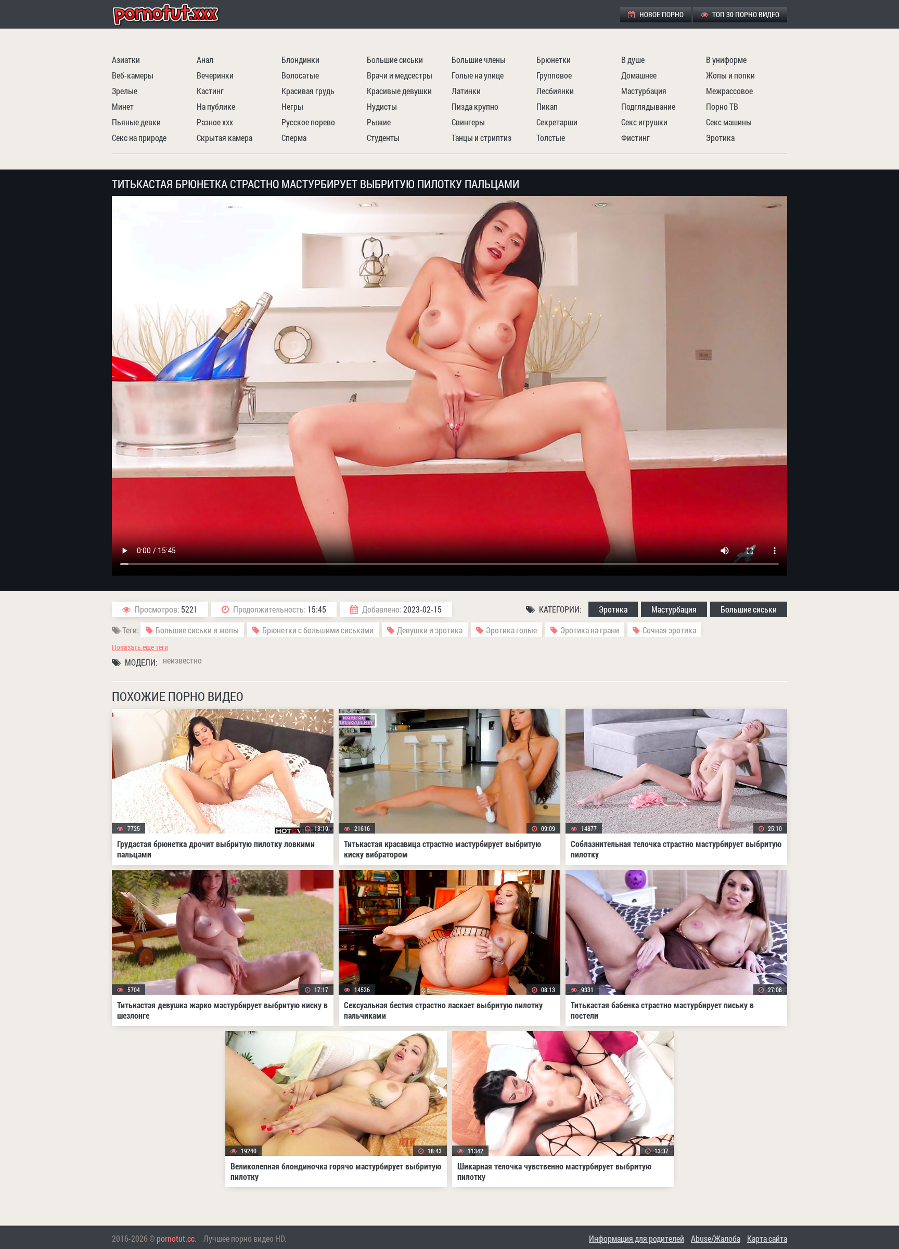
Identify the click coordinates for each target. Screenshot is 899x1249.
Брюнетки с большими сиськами (318, 629)
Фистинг (635, 137)
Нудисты (382, 106)
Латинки (466, 90)
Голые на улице (478, 75)
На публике (216, 106)
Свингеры (468, 121)
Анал (205, 59)
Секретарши (556, 121)
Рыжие (379, 121)
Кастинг (210, 90)
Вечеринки (215, 75)
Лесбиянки (555, 90)
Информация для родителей (636, 1238)
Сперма (293, 137)
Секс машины (729, 121)
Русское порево (308, 121)
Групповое (554, 75)
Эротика (720, 137)
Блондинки (300, 59)
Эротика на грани (589, 629)
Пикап (547, 106)
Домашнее (639, 75)
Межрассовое (729, 90)
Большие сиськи (395, 59)
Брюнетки (553, 59)
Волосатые (300, 75)
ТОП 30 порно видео (745, 14)
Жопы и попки (730, 75)
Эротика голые (511, 629)
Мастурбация (643, 90)
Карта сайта (767, 1238)
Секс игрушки (644, 121)
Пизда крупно (475, 106)
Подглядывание (648, 106)
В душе (633, 59)
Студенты (383, 137)
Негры (292, 106)
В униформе (726, 59)
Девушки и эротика (430, 629)
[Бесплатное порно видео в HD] (174, 14)
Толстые (550, 137)
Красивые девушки (399, 90)
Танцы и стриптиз (481, 137)
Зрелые (124, 90)
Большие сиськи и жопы (197, 629)
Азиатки (126, 59)
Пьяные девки (136, 121)
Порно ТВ (722, 106)
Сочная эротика (669, 629)
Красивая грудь (308, 90)
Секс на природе (139, 137)
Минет (123, 106)
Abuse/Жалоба (715, 1238)
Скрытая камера (224, 137)
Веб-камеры (132, 75)
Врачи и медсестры (399, 75)
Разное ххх (215, 121)
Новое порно (661, 14)
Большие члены (479, 59)
